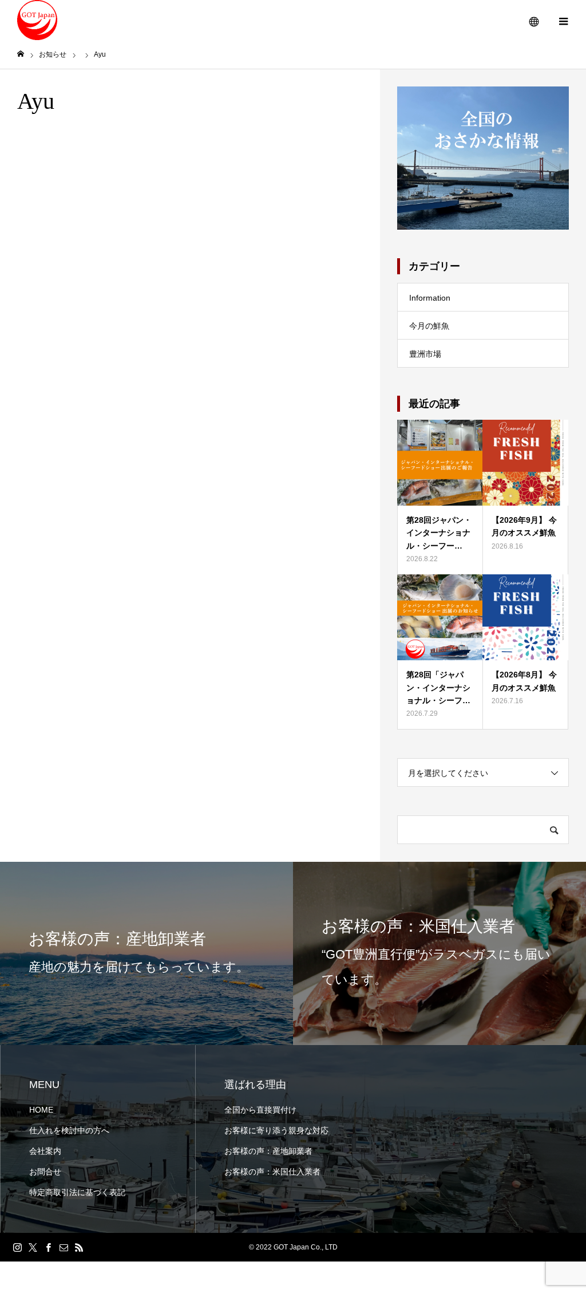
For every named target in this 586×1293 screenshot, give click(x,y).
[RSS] (79, 1247)
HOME (41, 1109)
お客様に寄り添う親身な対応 (276, 1130)
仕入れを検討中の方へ (69, 1130)
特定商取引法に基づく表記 (77, 1192)
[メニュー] (563, 20)
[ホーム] (20, 54)
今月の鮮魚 (429, 325)
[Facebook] (48, 1247)
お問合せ (45, 1171)
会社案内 (45, 1151)
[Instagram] (17, 1247)
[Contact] (63, 1247)
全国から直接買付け (260, 1109)
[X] (32, 1247)
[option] (146, 953)
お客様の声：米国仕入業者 (272, 1171)
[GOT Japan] (37, 20)
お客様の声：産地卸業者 (268, 1151)
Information (429, 297)
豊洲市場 (425, 353)
